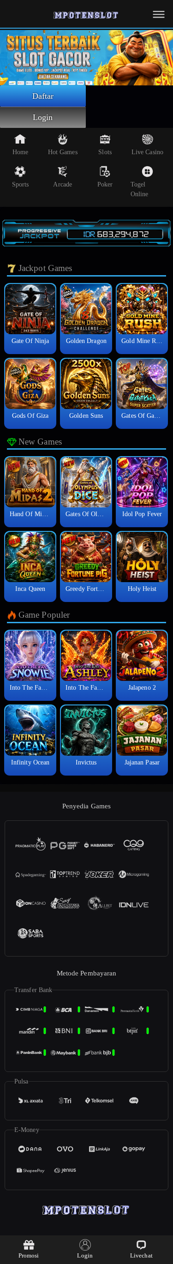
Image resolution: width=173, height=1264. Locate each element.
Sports (20, 184)
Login (43, 117)
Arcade (62, 184)
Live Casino (147, 152)
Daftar (43, 96)
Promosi (28, 1255)
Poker (105, 184)
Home (20, 152)
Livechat (141, 1255)
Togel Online (140, 189)
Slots (105, 152)
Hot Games (63, 152)
